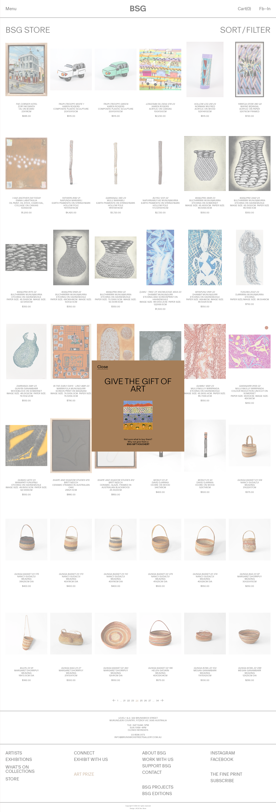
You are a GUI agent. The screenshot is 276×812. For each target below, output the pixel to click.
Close (102, 366)
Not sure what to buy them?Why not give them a (138, 440)
